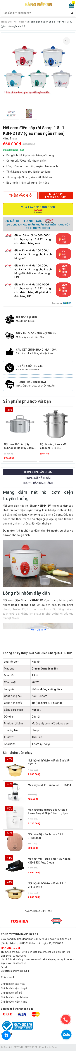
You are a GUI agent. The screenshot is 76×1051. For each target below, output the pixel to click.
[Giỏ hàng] (70, 5)
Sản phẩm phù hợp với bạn (27, 401)
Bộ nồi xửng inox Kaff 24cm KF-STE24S (53, 446)
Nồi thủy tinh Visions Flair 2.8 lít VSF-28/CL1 (47, 885)
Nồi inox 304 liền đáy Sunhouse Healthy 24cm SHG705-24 (19, 446)
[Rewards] (6, 1035)
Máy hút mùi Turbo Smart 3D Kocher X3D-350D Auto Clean (50, 860)
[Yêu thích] (66, 41)
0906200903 (19, 956)
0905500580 (19, 963)
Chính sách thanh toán (14, 997)
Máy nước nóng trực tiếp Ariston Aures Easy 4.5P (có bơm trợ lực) (48, 811)
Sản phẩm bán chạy (17, 753)
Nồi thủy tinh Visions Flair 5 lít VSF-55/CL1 (49, 762)
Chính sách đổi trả (12, 992)
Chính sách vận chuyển (14, 988)
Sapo (54, 1047)
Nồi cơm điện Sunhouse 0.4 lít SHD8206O (46, 836)
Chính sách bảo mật (13, 983)
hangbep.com (10, 947)
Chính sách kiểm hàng (14, 1001)
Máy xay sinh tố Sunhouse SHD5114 (49, 785)
